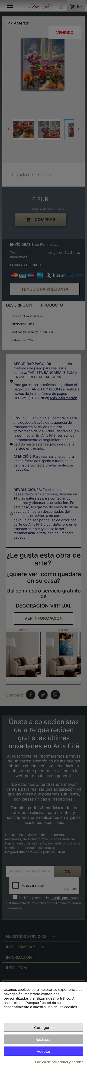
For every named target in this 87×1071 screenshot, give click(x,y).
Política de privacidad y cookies (59, 1062)
